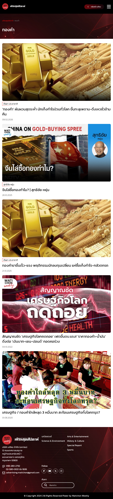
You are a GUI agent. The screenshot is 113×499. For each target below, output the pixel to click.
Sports (70, 449)
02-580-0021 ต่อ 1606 (16, 469)
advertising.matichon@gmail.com (22, 472)
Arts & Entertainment (77, 436)
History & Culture (75, 440)
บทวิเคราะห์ (47, 436)
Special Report (74, 445)
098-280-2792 (13, 466)
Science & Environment (53, 440)
